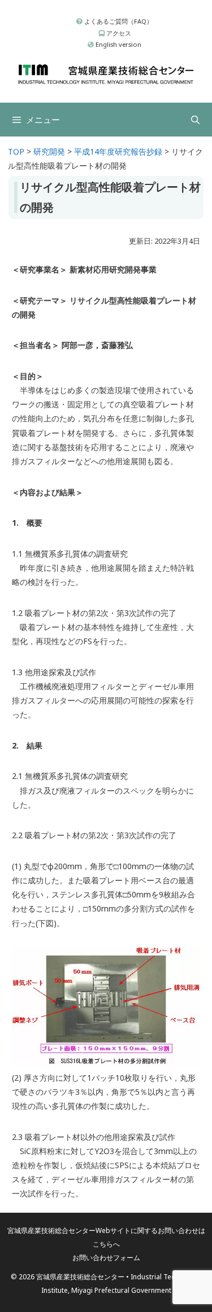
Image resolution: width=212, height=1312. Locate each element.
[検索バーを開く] (195, 120)
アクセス (118, 33)
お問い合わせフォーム (106, 1257)
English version (117, 44)
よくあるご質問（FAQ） (118, 21)
